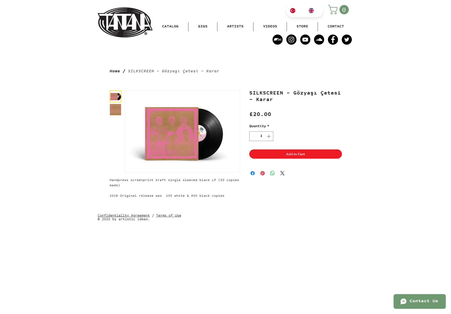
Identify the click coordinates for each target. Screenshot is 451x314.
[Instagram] (291, 39)
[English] (314, 10)
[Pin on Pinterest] (262, 173)
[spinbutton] (261, 136)
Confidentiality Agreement (124, 216)
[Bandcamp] (277, 39)
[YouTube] (305, 39)
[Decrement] (253, 136)
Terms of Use (168, 216)
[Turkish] (295, 10)
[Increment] (269, 136)
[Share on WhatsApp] (272, 173)
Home (115, 71)
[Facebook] (333, 39)
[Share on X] (282, 173)
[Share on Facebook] (253, 173)
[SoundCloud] (319, 39)
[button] (339, 9)
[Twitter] (347, 39)
